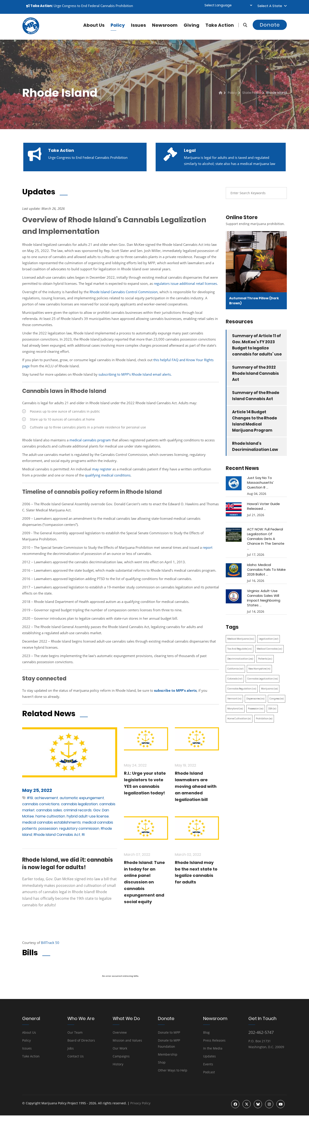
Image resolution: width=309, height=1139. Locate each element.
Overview (120, 1032)
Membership (167, 1054)
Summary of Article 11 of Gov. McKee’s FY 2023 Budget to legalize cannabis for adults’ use (257, 345)
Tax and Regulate (239, 649)
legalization (268, 639)
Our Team (75, 1032)
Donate (270, 24)
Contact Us (75, 1056)
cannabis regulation (241, 688)
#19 (30, 797)
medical (107, 475)
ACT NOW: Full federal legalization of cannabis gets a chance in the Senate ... (265, 539)
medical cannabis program (90, 440)
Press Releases (214, 1040)
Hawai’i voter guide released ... (263, 506)
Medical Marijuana (240, 639)
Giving (191, 25)
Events (208, 1064)
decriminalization (240, 658)
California (235, 668)
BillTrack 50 (50, 942)
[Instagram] (269, 1104)
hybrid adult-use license (88, 816)
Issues (138, 25)
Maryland (235, 708)
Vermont (234, 698)
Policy (118, 25)
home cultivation (50, 816)
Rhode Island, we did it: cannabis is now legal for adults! (67, 863)
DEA (272, 708)
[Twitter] (246, 1104)
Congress (276, 698)
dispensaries (255, 698)
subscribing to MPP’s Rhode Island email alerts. (135, 374)
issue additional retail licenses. (194, 283)
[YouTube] (280, 1104)
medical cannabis (269, 649)
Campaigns (121, 1056)
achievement (46, 797)
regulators (162, 283)
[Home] (220, 92)
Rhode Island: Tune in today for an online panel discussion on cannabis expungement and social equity (144, 882)
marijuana (269, 688)
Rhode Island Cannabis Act (57, 834)
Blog (206, 1032)
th (155, 360)
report (207, 547)
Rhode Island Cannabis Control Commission (124, 292)
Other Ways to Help (172, 1070)
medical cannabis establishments (51, 822)
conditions (122, 475)
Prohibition (264, 718)
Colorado (234, 678)
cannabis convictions (40, 804)
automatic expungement (82, 797)
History (118, 1064)
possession (48, 828)
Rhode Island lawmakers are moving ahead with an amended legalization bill (195, 786)
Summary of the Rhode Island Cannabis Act (255, 395)
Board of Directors (81, 1040)
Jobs (70, 1048)
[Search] (242, 25)
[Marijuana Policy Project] (30, 33)
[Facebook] (235, 1104)
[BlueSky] (258, 1104)
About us (94, 25)
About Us (29, 1032)
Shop (162, 1062)
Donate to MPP (169, 1032)
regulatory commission (79, 828)
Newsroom (165, 25)
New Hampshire (259, 668)
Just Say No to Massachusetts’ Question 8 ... (260, 482)
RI (83, 834)
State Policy (251, 92)
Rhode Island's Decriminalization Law (255, 446)
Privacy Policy (140, 1103)
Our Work (120, 1048)
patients (265, 658)
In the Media (212, 1048)
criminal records (78, 810)
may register (102, 469)
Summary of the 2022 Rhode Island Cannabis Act (255, 373)
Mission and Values (127, 1040)
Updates (209, 1056)
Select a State (270, 5)
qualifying (92, 475)
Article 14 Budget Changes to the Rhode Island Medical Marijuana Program (254, 421)
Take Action (219, 25)
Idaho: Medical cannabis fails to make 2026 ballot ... (266, 569)
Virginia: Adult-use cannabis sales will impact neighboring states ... (263, 597)
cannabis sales (49, 810)
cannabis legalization (79, 804)
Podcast (209, 1072)
